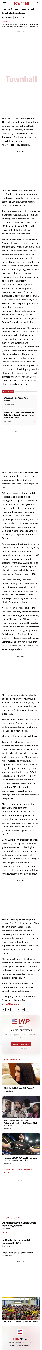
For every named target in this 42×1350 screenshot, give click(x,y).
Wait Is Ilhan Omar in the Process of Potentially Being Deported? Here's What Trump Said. (20, 1122)
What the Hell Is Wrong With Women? (19, 1088)
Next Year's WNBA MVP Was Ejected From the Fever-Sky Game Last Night (20, 1159)
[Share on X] (4, 1009)
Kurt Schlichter (8, 1091)
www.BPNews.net (11, 1004)
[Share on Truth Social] (9, 1009)
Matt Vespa (7, 1128)
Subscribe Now (21, 1049)
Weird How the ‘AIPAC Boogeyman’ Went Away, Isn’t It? (19, 1224)
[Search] (38, 3)
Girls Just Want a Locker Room (17, 1252)
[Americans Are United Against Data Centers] (21, 1308)
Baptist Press (7, 17)
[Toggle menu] (4, 3)
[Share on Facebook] (13, 1009)
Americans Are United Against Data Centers (21, 1322)
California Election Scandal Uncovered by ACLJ (16, 1242)
